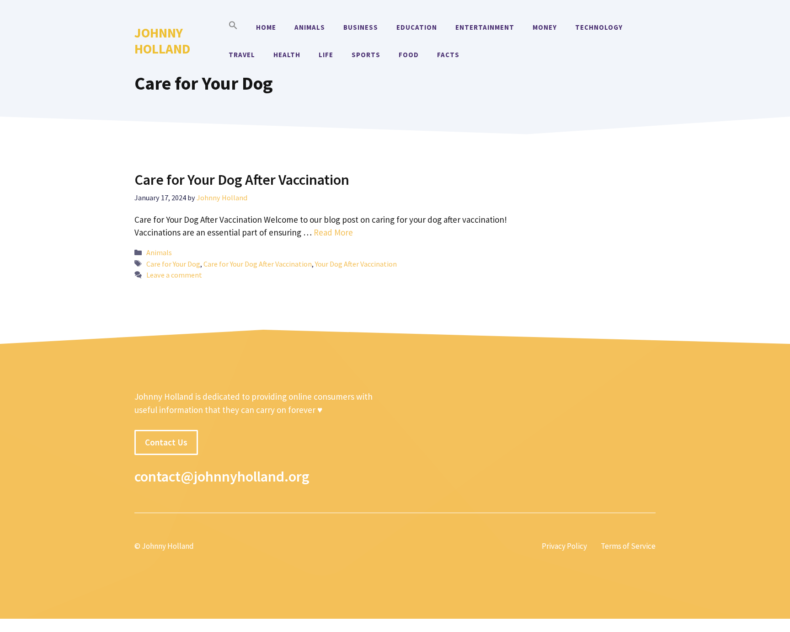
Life (326, 54)
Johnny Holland (162, 40)
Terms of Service (628, 546)
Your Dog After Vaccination (356, 263)
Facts (448, 54)
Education (416, 27)
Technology (599, 27)
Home (266, 27)
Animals (309, 27)
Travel (242, 54)
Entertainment (484, 27)
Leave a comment (174, 274)
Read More (333, 232)
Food (409, 54)
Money (545, 27)
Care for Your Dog (173, 263)
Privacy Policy (564, 546)
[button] (233, 27)
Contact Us (166, 442)
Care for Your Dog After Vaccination (241, 180)
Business (360, 27)
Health (286, 54)
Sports (366, 54)
